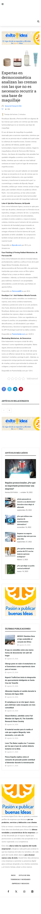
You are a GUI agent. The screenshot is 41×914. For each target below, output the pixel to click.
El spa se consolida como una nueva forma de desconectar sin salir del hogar (19, 653)
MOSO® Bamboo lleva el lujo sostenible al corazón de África (26, 639)
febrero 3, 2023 (22, 560)
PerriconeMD (16, 291)
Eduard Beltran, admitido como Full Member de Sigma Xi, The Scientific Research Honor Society (19, 718)
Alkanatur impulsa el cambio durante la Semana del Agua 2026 (20, 692)
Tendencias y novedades (20, 879)
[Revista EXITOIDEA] (20, 13)
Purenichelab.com (18, 334)
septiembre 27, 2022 (24, 542)
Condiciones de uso (24, 908)
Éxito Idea (35, 902)
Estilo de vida (24, 875)
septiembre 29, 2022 (24, 510)
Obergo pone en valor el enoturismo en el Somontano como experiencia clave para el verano (20, 666)
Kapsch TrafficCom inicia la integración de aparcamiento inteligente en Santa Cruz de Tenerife (20, 680)
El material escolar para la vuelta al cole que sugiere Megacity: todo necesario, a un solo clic (19, 732)
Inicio (13, 875)
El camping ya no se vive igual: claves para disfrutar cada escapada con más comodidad (20, 705)
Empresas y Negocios (20, 883)
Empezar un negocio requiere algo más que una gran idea (26, 536)
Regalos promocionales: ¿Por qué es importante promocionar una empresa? (20, 485)
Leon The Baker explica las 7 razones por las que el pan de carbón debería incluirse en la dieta (20, 746)
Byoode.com (16, 245)
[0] (2, 109)
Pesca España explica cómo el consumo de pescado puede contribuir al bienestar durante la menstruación (20, 760)
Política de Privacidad (21, 905)
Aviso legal (8, 905)
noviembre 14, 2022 (24, 527)
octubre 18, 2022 (26, 492)
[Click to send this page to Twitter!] (9, 389)
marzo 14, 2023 (22, 571)
